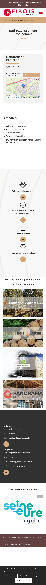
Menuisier (23, 38)
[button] (23, 86)
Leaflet (9, 97)
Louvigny (12, 457)
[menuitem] (8, 543)
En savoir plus (11, 576)
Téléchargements (23, 233)
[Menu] (39, 12)
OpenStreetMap (18, 97)
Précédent (38, 496)
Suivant (41, 496)
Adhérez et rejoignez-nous (23, 191)
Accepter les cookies (23, 580)
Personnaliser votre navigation (30, 576)
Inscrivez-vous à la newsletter (23, 253)
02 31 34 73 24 (14, 67)
